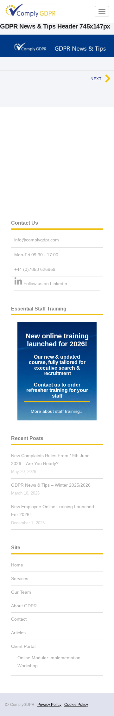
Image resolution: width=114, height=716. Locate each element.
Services (19, 578)
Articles (18, 632)
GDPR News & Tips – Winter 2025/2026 (51, 485)
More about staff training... (57, 411)
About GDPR (24, 605)
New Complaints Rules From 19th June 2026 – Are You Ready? (50, 459)
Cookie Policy (76, 704)
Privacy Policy (49, 704)
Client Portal (23, 646)
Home (17, 564)
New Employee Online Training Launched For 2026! (52, 510)
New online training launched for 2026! (57, 340)
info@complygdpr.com (36, 239)
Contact (19, 619)
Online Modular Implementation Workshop (48, 661)
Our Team (21, 592)
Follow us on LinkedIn (45, 283)
